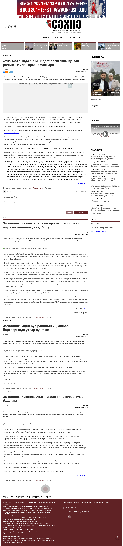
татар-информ (82, 183)
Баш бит (59, 37)
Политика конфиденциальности (12, 542)
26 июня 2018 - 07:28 (81, 407)
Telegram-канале (38, 188)
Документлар (34, 497)
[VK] (8, 26)
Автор (85, 69)
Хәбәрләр (8, 55)
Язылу (46, 37)
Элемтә (20, 497)
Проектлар (74, 37)
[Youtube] (15, 26)
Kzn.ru (86, 308)
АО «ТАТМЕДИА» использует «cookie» (14, 538)
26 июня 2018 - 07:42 (81, 234)
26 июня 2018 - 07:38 (81, 336)
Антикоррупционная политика (12, 536)
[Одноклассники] (6, 72)
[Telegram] (11, 72)
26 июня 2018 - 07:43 (81, 71)
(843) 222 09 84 (84, 512)
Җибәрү (81, 212)
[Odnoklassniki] (5, 26)
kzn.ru (12, 379)
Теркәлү (69, 212)
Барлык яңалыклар (98, 213)
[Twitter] (11, 26)
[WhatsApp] (9, 72)
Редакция (7, 497)
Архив (48, 497)
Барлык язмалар (97, 99)
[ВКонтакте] (4, 72)
